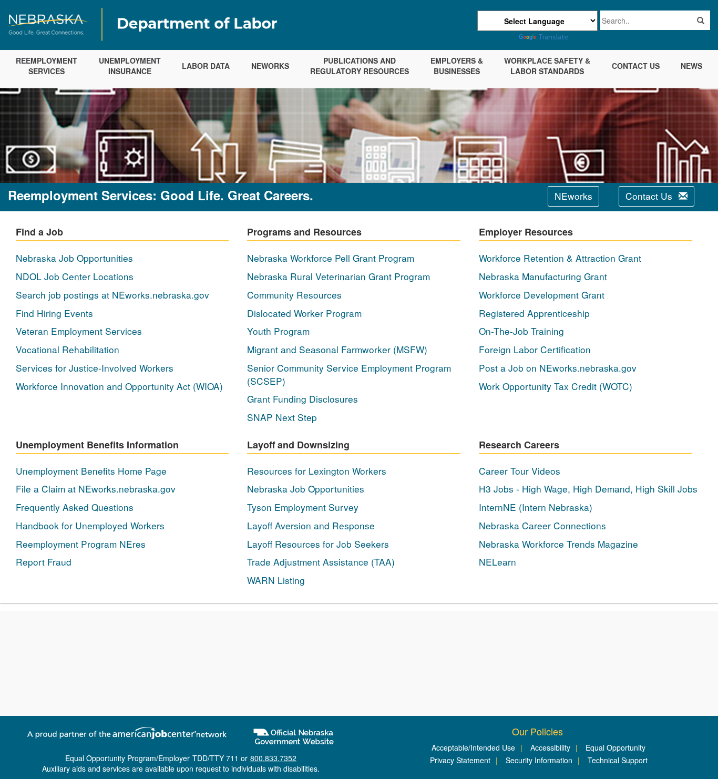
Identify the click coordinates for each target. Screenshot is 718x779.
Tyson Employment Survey (302, 507)
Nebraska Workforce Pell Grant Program (330, 258)
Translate (553, 37)
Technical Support (618, 760)
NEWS (691, 65)
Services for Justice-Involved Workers (94, 368)
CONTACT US (636, 65)
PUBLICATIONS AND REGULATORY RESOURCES (359, 65)
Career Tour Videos (519, 471)
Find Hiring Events (54, 313)
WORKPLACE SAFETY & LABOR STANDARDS (547, 65)
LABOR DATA (206, 65)
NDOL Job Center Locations (75, 276)
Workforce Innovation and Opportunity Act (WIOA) (119, 386)
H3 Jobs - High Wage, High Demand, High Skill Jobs (588, 489)
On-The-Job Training (521, 331)
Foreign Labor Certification (535, 349)
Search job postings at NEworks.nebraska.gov (112, 295)
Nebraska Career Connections (542, 525)
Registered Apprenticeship (534, 313)
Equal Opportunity (615, 747)
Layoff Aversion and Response (311, 525)
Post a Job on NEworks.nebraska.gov (558, 368)
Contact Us (650, 195)
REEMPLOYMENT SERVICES (46, 65)
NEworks (573, 195)
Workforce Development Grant (541, 295)
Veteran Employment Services (79, 331)
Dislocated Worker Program (304, 313)
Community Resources (294, 295)
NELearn (497, 562)
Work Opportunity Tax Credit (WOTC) (555, 386)
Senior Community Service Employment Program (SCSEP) (349, 374)
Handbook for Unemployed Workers (90, 525)
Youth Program (278, 331)
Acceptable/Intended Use (473, 747)
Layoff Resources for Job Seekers (318, 544)
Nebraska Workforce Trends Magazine (558, 544)
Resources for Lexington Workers (316, 471)
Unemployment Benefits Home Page (91, 471)
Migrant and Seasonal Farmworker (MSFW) (337, 349)
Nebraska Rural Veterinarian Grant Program (338, 276)
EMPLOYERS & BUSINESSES (456, 65)
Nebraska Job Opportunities (74, 258)
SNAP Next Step (282, 417)
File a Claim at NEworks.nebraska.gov (96, 489)
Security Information (539, 760)
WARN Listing (276, 580)
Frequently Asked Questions (75, 507)
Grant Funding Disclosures (302, 399)
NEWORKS (270, 65)
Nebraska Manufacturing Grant (543, 276)
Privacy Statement (460, 760)
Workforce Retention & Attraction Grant (560, 258)
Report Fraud (43, 562)
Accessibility (550, 747)
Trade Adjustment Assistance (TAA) (321, 562)
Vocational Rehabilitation (67, 349)
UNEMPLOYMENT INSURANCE (130, 65)
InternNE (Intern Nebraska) (535, 507)
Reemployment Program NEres (81, 544)
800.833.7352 (273, 758)
